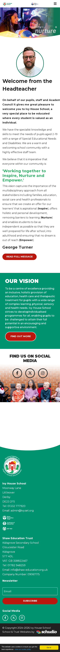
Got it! (49, 647)
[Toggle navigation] (55, 3)
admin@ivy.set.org (22, 510)
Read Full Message (19, 256)
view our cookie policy (23, 649)
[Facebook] (17, 373)
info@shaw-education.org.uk (29, 569)
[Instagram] (43, 373)
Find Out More (21, 336)
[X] (30, 373)
